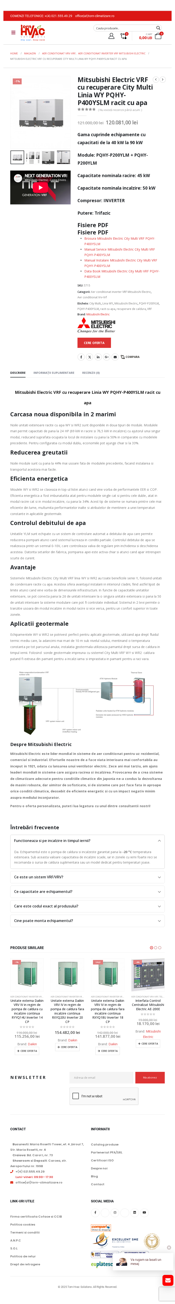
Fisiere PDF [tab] (92, 232)
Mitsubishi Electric (126, 303)
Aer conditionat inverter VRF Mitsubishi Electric (121, 292)
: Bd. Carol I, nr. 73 (33, 1155)
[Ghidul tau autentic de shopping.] (101, 1225)
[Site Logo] (32, 32)
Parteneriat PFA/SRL (106, 1152)
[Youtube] (144, 1212)
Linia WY (107, 303)
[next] (163, 79)
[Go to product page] (27, 974)
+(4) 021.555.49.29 (58, 16)
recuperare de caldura (131, 309)
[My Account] (111, 36)
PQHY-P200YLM (149, 303)
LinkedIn (98, 357)
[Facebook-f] (95, 1212)
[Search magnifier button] (158, 28)
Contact (97, 1184)
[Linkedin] (134, 1212)
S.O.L (14, 1248)
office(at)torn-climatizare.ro (94, 16)
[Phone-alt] (124, 1212)
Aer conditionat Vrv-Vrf (92, 297)
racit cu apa (107, 309)
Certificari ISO (102, 1160)
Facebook (81, 357)
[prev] (156, 79)
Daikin (32, 1040)
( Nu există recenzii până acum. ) (120, 110)
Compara (132, 357)
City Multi (95, 303)
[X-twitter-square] (105, 1212)
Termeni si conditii (25, 1232)
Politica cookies (22, 1224)
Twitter (89, 357)
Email (115, 357)
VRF (149, 309)
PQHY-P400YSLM (88, 309)
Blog (94, 1176)
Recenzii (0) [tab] (91, 373)
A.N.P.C (15, 1240)
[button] (16, 112)
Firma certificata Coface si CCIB (36, 1216)
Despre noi (99, 1168)
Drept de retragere (25, 1264)
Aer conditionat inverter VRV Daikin (30, 996)
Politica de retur (23, 1256)
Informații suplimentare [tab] (53, 373)
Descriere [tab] (18, 373)
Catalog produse (104, 1144)
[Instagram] (115, 1212)
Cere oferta (29, 1047)
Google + (106, 357)
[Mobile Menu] (13, 32)
